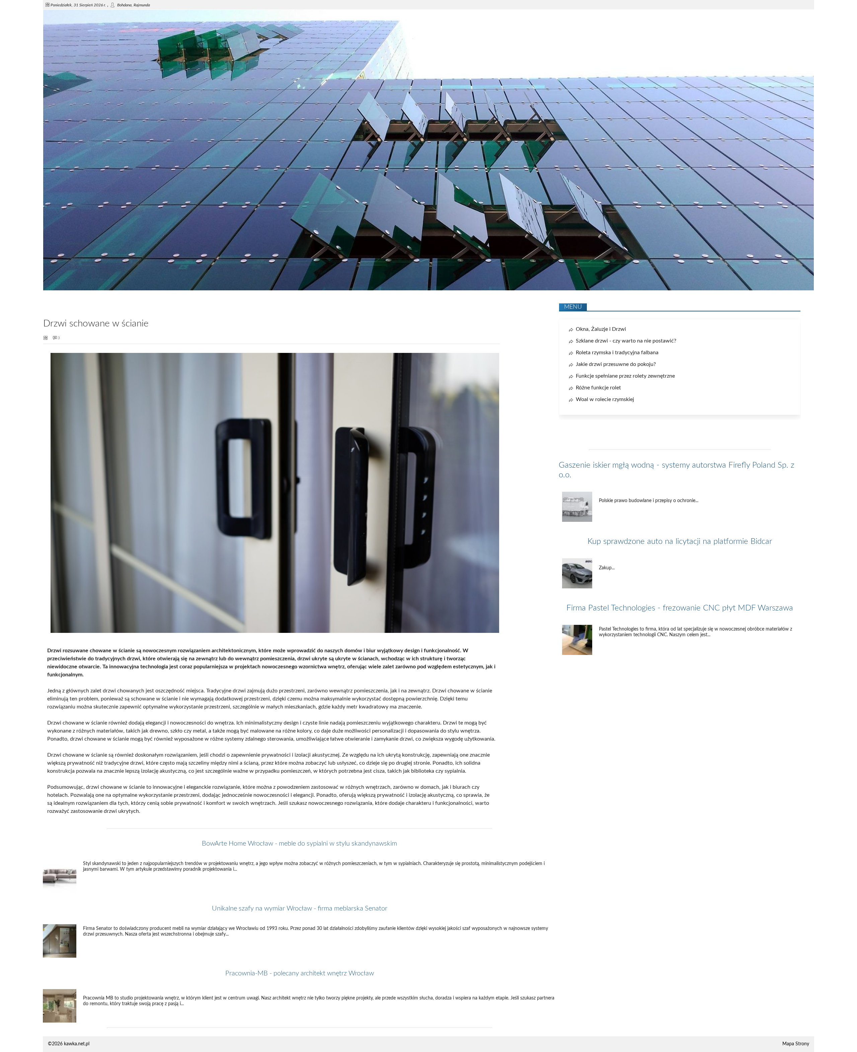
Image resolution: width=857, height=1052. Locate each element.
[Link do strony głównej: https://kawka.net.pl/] (428, 289)
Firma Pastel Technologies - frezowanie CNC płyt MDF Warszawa (679, 608)
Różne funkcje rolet (598, 387)
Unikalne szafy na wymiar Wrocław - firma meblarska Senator (299, 908)
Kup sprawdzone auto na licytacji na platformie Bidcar (680, 542)
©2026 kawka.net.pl (68, 1044)
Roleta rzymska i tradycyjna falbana (617, 352)
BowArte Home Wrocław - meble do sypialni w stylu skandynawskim (299, 843)
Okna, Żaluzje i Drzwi (601, 329)
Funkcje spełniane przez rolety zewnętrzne (625, 376)
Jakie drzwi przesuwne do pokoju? (616, 364)
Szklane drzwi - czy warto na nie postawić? (626, 341)
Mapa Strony (795, 1044)
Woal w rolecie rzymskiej (605, 399)
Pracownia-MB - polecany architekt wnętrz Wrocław (299, 973)
